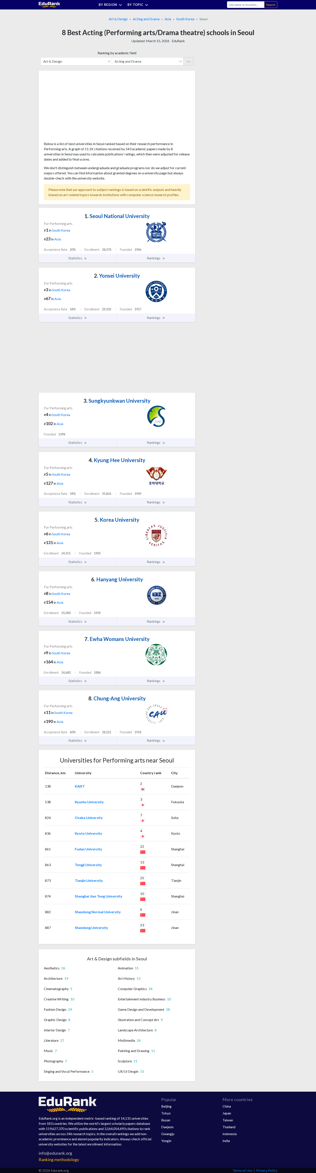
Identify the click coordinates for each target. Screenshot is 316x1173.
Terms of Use (242, 1170)
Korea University (117, 520)
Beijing (166, 1106)
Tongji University (88, 865)
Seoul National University (117, 216)
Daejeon (167, 1127)
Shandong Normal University (98, 912)
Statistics (75, 258)
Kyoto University (88, 833)
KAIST (80, 786)
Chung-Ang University (117, 698)
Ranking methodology (59, 1159)
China (226, 1106)
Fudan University (88, 849)
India (226, 1141)
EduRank (178, 41)
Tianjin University (89, 880)
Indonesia (229, 1134)
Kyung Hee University (117, 460)
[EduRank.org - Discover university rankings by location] (49, 4)
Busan (165, 1120)
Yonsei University (117, 275)
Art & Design (118, 19)
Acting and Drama (146, 19)
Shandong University (91, 927)
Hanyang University (117, 579)
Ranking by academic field (117, 53)
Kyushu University (89, 802)
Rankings (154, 258)
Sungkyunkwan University (116, 401)
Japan (226, 1113)
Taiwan (227, 1120)
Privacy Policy (266, 1170)
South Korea (185, 19)
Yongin (166, 1141)
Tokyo (166, 1113)
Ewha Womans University (117, 639)
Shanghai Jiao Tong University (98, 896)
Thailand (228, 1127)
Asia (168, 19)
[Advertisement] (76, 107)
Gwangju (167, 1134)
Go (188, 61)
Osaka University (89, 818)
